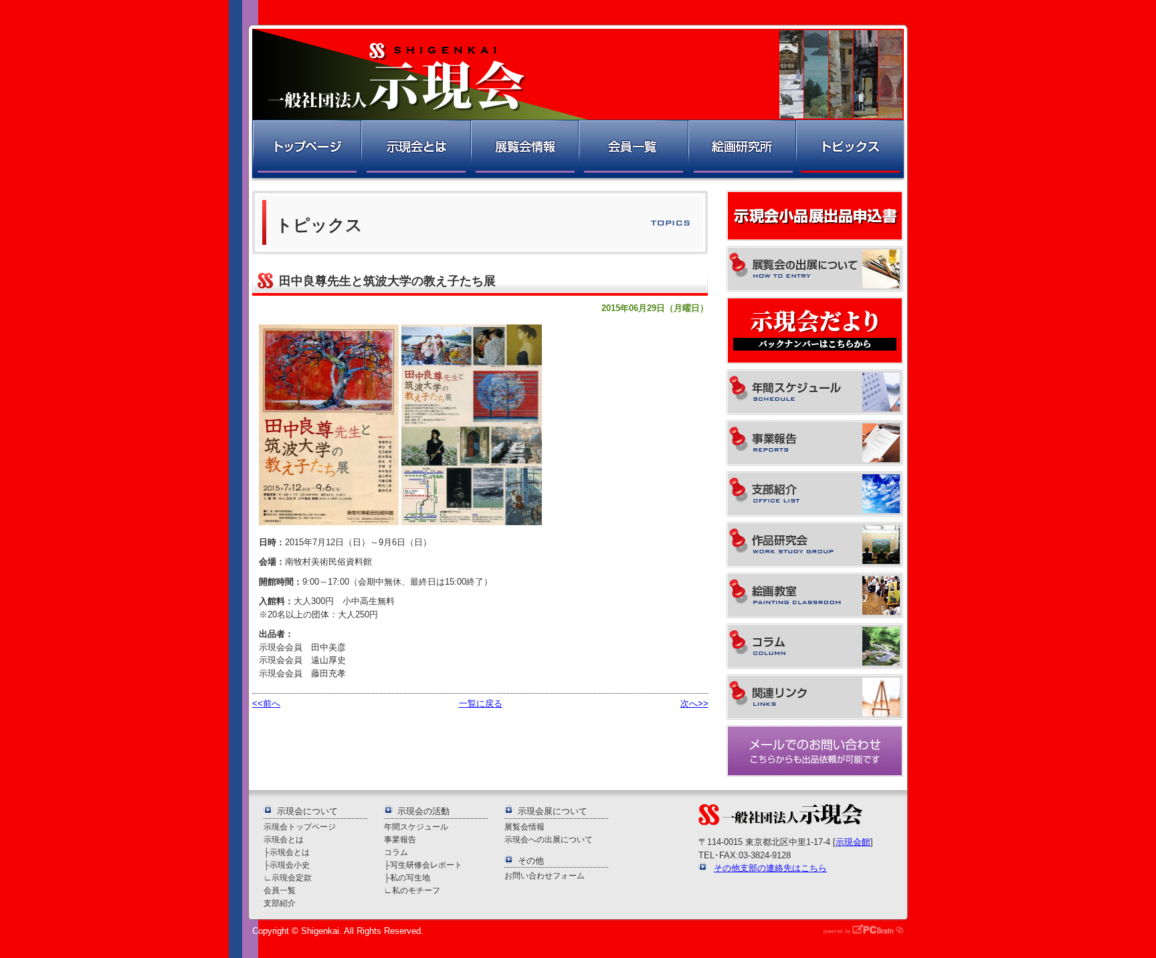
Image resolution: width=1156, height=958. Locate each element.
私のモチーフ (416, 890)
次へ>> (694, 703)
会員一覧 (632, 150)
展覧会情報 (524, 150)
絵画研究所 (741, 150)
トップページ (305, 150)
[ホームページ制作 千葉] (858, 931)
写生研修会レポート (426, 864)
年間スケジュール (416, 826)
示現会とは (415, 150)
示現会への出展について (548, 839)
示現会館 (853, 842)
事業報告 (400, 839)
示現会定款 (292, 877)
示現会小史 (290, 864)
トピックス (850, 150)
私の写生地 (410, 877)
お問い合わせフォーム (544, 875)
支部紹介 (280, 902)
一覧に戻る (480, 703)
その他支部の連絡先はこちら (770, 868)
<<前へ (266, 703)
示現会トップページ (300, 826)
